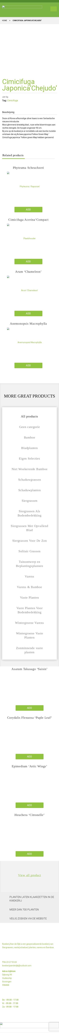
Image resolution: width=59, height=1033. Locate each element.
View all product (29, 875)
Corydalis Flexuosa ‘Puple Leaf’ (29, 717)
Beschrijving (8, 112)
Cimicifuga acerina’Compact (28, 219)
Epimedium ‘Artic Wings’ (29, 766)
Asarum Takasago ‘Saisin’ (29, 669)
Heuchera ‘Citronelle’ (29, 815)
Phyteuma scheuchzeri (28, 167)
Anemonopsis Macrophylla (28, 323)
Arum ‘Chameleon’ (28, 271)
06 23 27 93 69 (10, 962)
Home (4, 20)
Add (28, 209)
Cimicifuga (12, 100)
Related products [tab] (13, 155)
